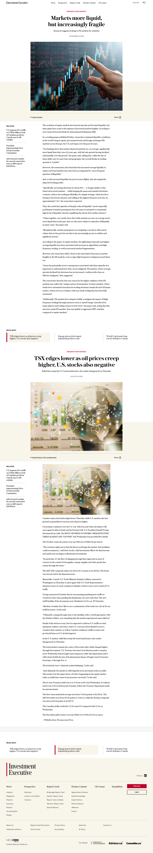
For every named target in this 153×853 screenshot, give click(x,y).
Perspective (62, 3)
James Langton (37, 117)
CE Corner (102, 3)
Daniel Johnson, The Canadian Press (44, 457)
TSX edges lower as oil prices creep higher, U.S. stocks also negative (25, 337)
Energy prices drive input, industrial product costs (70, 337)
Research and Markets (76, 11)
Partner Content (89, 3)
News (53, 3)
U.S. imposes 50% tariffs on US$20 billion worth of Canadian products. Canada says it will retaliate (16, 135)
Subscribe (136, 3)
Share (116, 117)
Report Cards (75, 3)
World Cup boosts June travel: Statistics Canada (117, 337)
